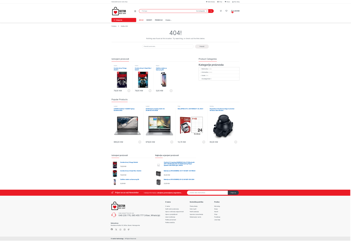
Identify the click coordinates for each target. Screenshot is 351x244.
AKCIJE (141, 20)
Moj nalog (236, 1)
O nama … (168, 20)
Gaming (212, 106)
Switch (115, 65)
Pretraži (202, 46)
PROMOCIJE (159, 20)
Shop (220, 1)
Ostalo (203, 75)
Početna (114, 26)
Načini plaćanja (194, 211)
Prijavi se (233, 192)
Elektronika (205, 69)
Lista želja (217, 219)
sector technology (118, 238)
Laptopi (115, 106)
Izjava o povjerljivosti (171, 214)
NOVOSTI (149, 20)
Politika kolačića (170, 222)
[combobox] (167, 11)
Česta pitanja (193, 206)
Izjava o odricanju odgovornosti (174, 211)
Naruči (216, 211)
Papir (179, 106)
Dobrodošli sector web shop (119, 1)
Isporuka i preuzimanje (196, 214)
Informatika (205, 72)
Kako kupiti (193, 209)
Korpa (228, 1)
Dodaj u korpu (128, 90)
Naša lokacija (211, 1)
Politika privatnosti (170, 219)
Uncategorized (206, 79)
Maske (157, 65)
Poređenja (217, 217)
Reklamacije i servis (195, 217)
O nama (167, 206)
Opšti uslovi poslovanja (172, 209)
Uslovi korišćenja (170, 217)
